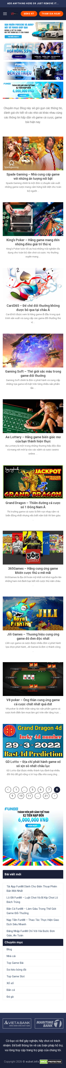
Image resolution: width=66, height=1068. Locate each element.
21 (46, 795)
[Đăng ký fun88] (33, 835)
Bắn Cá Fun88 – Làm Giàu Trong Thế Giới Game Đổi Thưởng (31, 911)
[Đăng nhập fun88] (33, 90)
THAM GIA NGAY (51, 13)
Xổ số (10, 983)
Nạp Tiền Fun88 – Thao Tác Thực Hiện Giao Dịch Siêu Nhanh (33, 922)
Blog (9, 949)
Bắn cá (11, 990)
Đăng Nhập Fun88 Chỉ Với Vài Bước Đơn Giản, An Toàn (31, 933)
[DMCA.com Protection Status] (51, 1061)
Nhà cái (11, 956)
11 (29, 795)
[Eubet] (14, 14)
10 (21, 795)
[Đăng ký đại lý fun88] (33, 31)
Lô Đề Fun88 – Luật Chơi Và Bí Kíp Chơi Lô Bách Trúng (32, 900)
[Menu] (5, 13)
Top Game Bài (15, 963)
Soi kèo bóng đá (16, 969)
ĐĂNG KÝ (29, 13)
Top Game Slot (16, 976)
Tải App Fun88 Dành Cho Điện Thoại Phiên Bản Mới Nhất (32, 888)
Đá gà (10, 996)
